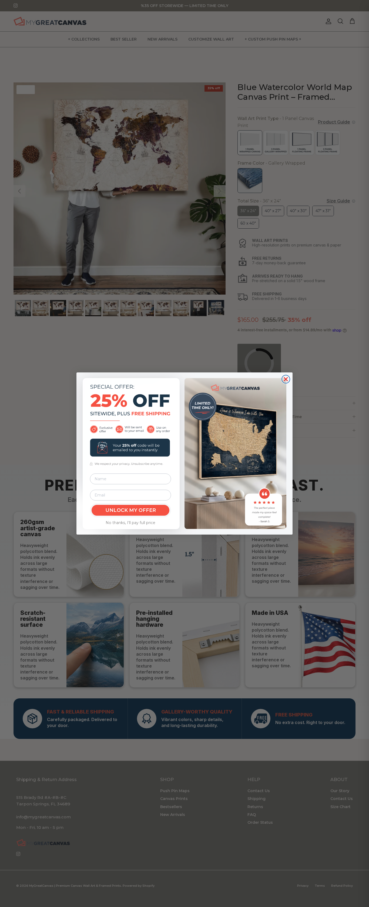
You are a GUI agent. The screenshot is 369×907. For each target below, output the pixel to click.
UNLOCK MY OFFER (130, 510)
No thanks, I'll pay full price (130, 522)
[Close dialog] (286, 379)
